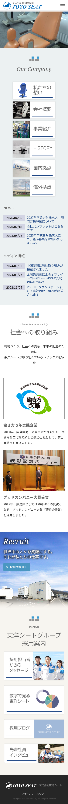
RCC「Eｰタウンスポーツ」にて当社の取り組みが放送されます (45, 291)
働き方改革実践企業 (20, 425)
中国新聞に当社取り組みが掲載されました (45, 267)
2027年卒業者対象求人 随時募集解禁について (45, 219)
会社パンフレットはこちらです (45, 228)
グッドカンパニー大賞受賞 (26, 497)
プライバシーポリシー (34, 793)
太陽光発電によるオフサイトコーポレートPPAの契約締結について (45, 278)
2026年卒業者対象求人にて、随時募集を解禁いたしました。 (45, 239)
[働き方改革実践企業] (34, 398)
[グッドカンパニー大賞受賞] (34, 470)
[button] (62, 5)
